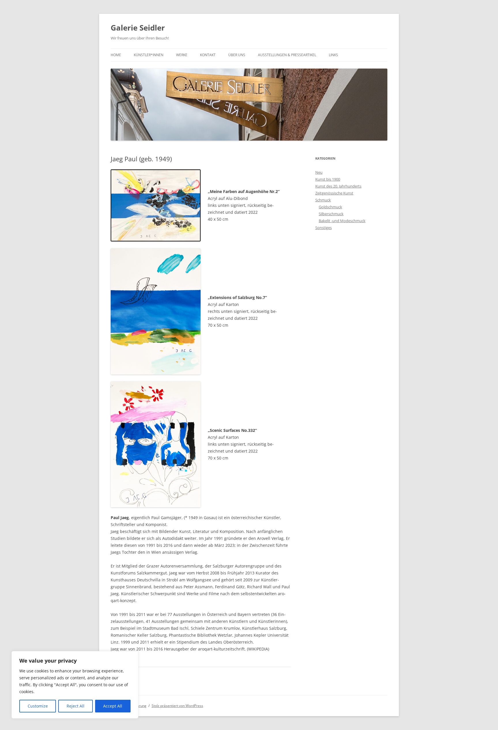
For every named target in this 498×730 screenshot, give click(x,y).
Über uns (236, 54)
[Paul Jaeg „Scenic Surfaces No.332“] (156, 444)
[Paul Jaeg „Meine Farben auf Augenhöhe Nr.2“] (156, 205)
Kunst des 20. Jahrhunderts (338, 186)
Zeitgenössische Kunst (334, 193)
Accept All (112, 706)
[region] (75, 684)
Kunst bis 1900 (327, 179)
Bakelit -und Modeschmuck (342, 220)
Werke (181, 54)
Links (333, 54)
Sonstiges (323, 227)
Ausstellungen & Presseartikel (287, 54)
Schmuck (323, 200)
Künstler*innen (148, 54)
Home (116, 54)
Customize (38, 706)
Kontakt (208, 54)
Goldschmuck (330, 206)
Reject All (75, 706)
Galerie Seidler (138, 27)
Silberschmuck (331, 213)
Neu (318, 172)
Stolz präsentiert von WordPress (177, 705)
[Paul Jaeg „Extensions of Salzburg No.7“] (156, 311)
